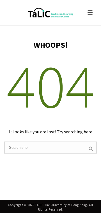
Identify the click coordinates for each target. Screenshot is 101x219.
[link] (50, 12)
